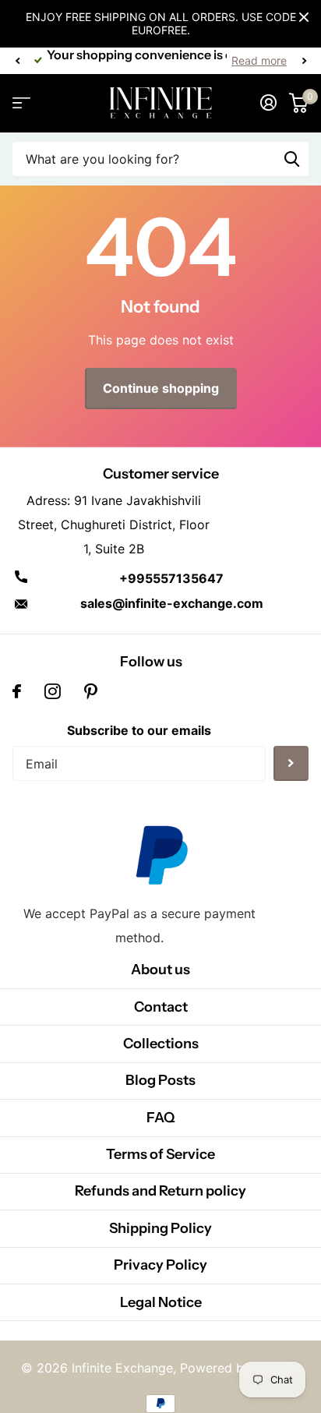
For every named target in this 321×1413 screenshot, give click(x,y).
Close (304, 17)
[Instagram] (52, 691)
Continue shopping (161, 388)
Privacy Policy (160, 1264)
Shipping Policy (160, 1228)
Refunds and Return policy (160, 1190)
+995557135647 (171, 578)
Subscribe (291, 763)
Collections (161, 1043)
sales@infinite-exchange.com (171, 603)
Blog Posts (160, 1080)
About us (160, 969)
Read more (259, 60)
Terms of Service (160, 1154)
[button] (17, 61)
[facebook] (16, 691)
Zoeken (291, 159)
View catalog (21, 103)
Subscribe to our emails (139, 730)
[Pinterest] (90, 691)
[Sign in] (268, 103)
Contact (161, 1007)
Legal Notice (161, 1302)
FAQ (160, 1117)
